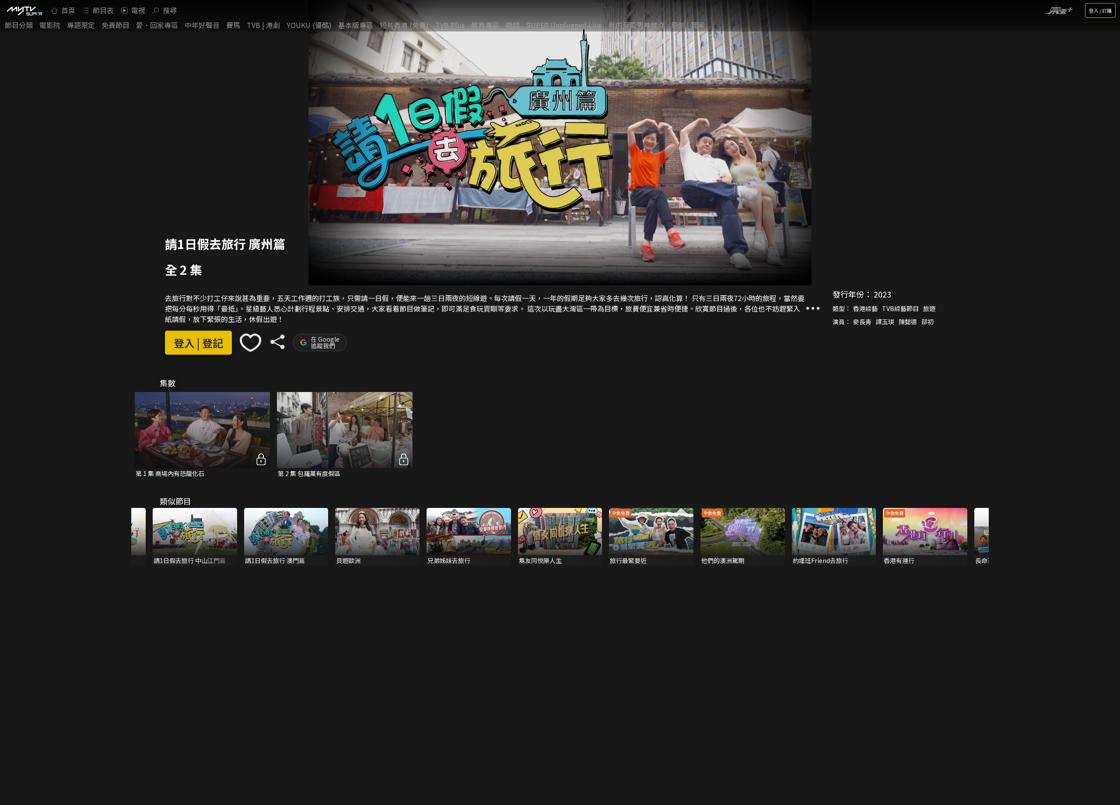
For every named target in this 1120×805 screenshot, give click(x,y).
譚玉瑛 (885, 321)
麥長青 (862, 321)
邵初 (927, 321)
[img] (24, 11)
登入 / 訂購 (1100, 10)
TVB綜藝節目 (900, 308)
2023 (882, 294)
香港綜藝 (865, 308)
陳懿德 (908, 321)
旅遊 (929, 308)
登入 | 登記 (198, 342)
